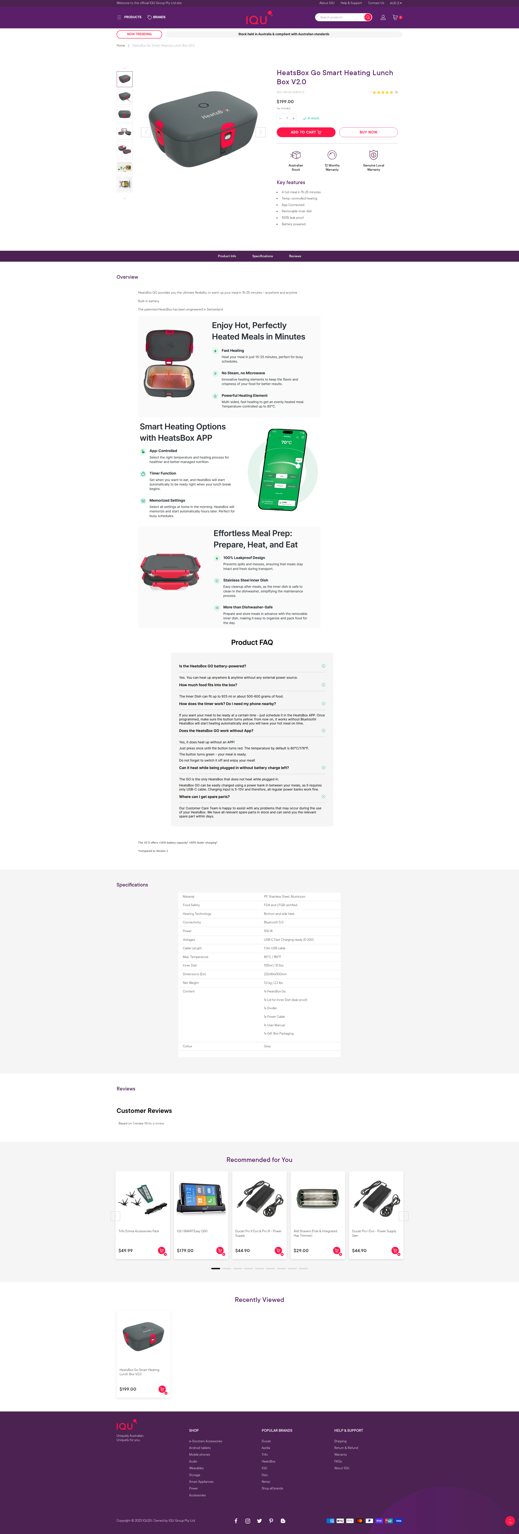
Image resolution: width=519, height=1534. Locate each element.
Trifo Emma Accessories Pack (139, 1231)
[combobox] (343, 17)
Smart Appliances (201, 1482)
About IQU (327, 3)
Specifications (262, 256)
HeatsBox (268, 1461)
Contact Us (376, 3)
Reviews (295, 256)
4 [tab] (246, 1270)
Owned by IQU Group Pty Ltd (174, 1520)
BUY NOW (369, 132)
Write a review (154, 1123)
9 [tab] (301, 1270)
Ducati (266, 1441)
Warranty (340, 1454)
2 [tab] (224, 1270)
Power (193, 1488)
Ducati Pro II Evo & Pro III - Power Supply (258, 1233)
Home (121, 45)
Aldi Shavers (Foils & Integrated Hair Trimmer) (315, 1233)
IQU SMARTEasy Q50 (192, 1231)
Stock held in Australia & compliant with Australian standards (283, 34)
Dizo (265, 1475)
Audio (193, 1461)
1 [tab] (213, 1270)
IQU (264, 1468)
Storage (194, 1475)
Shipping (340, 1441)
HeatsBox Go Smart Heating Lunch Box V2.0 (139, 1372)
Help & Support (351, 3)
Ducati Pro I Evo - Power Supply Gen (374, 1233)
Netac (266, 1482)
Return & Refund (346, 1448)
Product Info (227, 256)
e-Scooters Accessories (205, 1441)
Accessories (197, 1495)
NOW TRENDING (139, 34)
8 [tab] (290, 1270)
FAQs (338, 1461)
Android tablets (200, 1448)
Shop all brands (272, 1488)
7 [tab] (279, 1270)
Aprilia (266, 1448)
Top (510, 1522)
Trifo (265, 1454)
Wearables (196, 1468)
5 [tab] (257, 1270)
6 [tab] (268, 1270)
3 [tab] (235, 1270)
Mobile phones (199, 1454)
